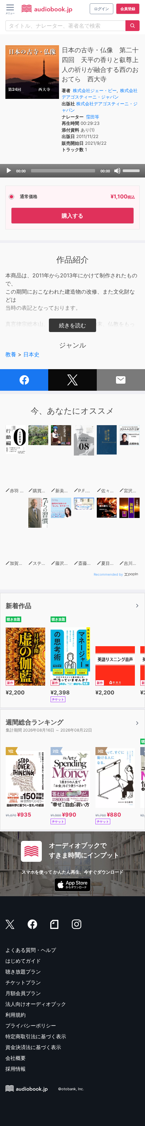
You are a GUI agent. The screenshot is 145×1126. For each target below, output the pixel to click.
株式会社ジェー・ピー (95, 90)
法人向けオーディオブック (35, 1004)
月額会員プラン (23, 993)
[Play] (8, 170)
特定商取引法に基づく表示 (35, 1036)
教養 (10, 354)
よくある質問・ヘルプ (30, 950)
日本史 (31, 354)
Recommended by (108, 574)
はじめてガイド (23, 961)
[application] (72, 170)
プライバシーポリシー (30, 1025)
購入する (72, 215)
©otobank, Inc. (71, 1089)
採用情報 (15, 1069)
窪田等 (92, 116)
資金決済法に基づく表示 (33, 1047)
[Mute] (117, 170)
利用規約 (15, 1015)
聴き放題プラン (23, 971)
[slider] (132, 170)
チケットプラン (23, 982)
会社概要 (15, 1058)
